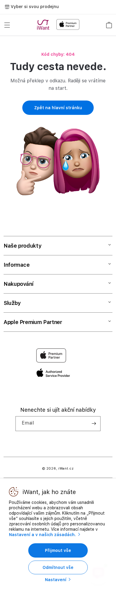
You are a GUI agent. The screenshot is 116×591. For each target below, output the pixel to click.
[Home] (44, 24)
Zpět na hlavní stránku (58, 107)
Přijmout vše (58, 550)
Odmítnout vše (58, 567)
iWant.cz (66, 468)
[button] (7, 25)
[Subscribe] (93, 423)
